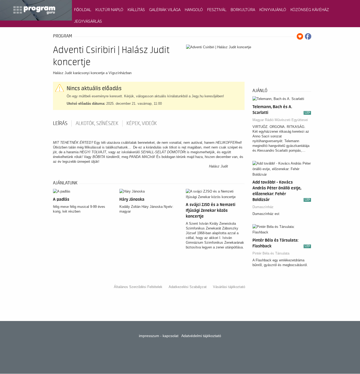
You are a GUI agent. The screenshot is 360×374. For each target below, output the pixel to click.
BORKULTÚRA (243, 10)
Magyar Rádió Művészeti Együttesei (280, 120)
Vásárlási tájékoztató (229, 287)
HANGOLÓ (194, 10)
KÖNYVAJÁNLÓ (272, 10)
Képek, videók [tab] (142, 123)
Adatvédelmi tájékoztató (201, 336)
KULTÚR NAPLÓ (109, 10)
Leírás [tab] (60, 123)
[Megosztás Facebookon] (308, 36)
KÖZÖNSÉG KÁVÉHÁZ (309, 10)
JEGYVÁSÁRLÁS (88, 21)
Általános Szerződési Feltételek (138, 287)
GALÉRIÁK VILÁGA (165, 10)
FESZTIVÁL (216, 10)
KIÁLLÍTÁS (136, 10)
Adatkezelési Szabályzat (188, 287)
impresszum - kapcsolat (158, 336)
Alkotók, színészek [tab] (97, 123)
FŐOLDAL (82, 10)
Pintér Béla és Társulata (270, 253)
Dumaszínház (263, 207)
